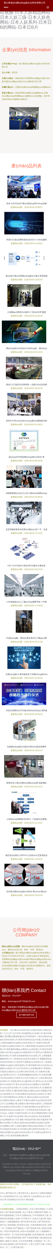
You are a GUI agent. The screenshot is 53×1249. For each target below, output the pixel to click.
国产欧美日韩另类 (29, 1222)
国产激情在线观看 (13, 1212)
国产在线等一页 (7, 1235)
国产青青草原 (44, 1222)
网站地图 (30, 1200)
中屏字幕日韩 (17, 1247)
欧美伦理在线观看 (23, 1235)
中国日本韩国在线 (11, 1231)
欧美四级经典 (39, 1235)
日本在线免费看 (26, 1241)
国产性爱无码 (21, 1244)
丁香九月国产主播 (37, 1244)
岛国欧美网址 (22, 1209)
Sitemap (26, 1174)
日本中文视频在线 (23, 1215)
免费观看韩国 (13, 1222)
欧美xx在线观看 (28, 1231)
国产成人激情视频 (8, 1225)
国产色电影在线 (34, 1228)
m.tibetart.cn (26, 1015)
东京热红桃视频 (7, 1244)
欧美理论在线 (23, 1225)
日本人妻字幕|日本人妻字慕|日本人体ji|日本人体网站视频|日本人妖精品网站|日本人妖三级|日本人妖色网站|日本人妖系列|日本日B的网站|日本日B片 (26, 1196)
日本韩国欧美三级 (41, 1215)
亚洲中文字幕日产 (23, 1219)
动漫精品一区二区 (42, 1241)
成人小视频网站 (43, 1231)
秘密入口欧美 (11, 1241)
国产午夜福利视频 (31, 1238)
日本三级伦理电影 (38, 1209)
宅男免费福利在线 (39, 1225)
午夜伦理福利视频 (13, 1238)
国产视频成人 (19, 1228)
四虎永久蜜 (37, 1219)
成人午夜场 (28, 1212)
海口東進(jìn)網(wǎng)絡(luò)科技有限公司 (29, 1167)
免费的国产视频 (41, 1212)
